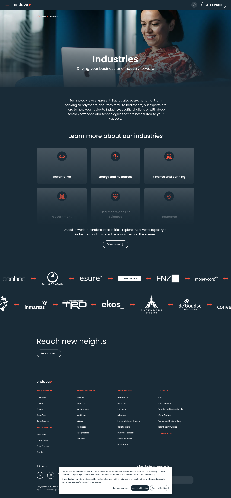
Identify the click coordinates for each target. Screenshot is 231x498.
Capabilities (42, 440)
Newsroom (122, 444)
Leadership (122, 397)
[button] (7, 5)
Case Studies (43, 446)
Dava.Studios (43, 421)
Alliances (121, 415)
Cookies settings (120, 488)
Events (40, 452)
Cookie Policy (149, 474)
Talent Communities (167, 427)
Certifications (123, 427)
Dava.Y (40, 409)
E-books (81, 438)
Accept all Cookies (140, 488)
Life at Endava (164, 415)
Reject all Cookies (159, 488)
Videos (80, 421)
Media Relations (124, 438)
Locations (121, 403)
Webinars (81, 415)
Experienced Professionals (170, 409)
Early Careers (164, 403)
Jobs (160, 397)
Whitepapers (83, 409)
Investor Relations (125, 432)
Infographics (83, 432)
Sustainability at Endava (128, 421)
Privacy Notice (49, 489)
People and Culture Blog (169, 421)
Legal (39, 489)
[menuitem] (55, 397)
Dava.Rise (41, 415)
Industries (41, 434)
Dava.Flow (41, 397)
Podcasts (81, 427)
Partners (121, 409)
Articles (80, 397)
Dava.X (40, 403)
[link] (40, 475)
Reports (81, 403)
